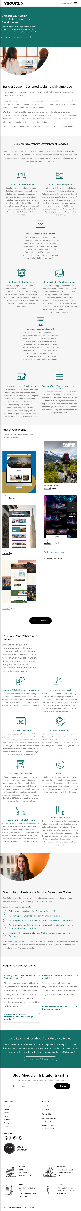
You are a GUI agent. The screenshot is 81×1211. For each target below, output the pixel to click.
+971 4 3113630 (24, 1196)
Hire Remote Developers (49, 1122)
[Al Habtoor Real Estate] (60, 552)
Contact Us (7, 1126)
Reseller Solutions (47, 1125)
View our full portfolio (40, 621)
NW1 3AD (27, 1173)
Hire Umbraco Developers (16, 37)
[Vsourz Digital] (13, 3)
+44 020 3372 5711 (25, 1175)
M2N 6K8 (65, 1191)
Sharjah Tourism (8, 498)
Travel (6, 1116)
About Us (7, 1106)
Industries (7, 1113)
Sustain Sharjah (8, 608)
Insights (6, 1109)
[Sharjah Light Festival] (60, 516)
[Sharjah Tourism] (19, 472)
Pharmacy (7, 1119)
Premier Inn (7, 553)
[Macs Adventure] (60, 462)
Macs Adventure (50, 488)
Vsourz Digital (24, 1208)
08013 (73, 1173)
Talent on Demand (48, 1129)
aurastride (45, 1106)
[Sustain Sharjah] (19, 581)
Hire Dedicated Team (49, 1118)
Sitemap (6, 1123)
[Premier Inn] (19, 526)
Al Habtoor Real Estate (53, 559)
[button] (21, 976)
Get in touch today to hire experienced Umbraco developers (28, 126)
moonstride (45, 1109)
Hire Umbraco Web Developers (40, 1059)
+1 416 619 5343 (62, 1193)
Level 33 (21, 1188)
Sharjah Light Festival (52, 543)
